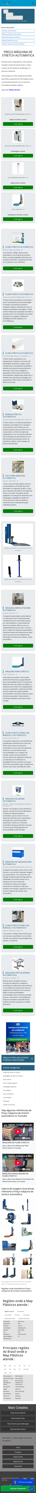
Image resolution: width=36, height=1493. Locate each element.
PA (10, 1373)
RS (5, 1369)
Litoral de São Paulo (24, 1318)
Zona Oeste (8, 1315)
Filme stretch (7, 1079)
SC (29, 1366)
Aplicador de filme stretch (9, 31)
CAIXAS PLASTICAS (9, 1105)
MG (10, 1366)
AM (5, 1373)
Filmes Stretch (14, 90)
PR (24, 1366)
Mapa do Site (18, 1461)
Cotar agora (18, 124)
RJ (5, 1366)
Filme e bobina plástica (10, 1083)
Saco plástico (7, 1090)
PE (10, 1369)
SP (19, 1366)
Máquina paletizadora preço (10, 41)
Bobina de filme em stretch (11, 1072)
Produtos (18, 1452)
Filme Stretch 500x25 (18, 1413)
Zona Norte (20, 1311)
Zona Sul (17, 1315)
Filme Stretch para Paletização (18, 1424)
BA (15, 1369)
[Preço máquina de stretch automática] (18, 106)
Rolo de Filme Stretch (18, 1429)
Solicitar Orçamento (18, 1488)
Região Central (9, 1311)
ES (15, 1366)
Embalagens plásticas (9, 1087)
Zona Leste (26, 1315)
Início (18, 1447)
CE (19, 1369)
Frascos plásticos (8, 1094)
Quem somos (18, 1457)
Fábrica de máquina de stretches (11, 37)
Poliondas (6, 1101)
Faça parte (18, 1466)
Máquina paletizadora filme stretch (11, 34)
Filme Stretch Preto (18, 1418)
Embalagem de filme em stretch (13, 1076)
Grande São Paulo (10, 1318)
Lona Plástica (7, 1097)
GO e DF (26, 1369)
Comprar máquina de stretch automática (13, 44)
